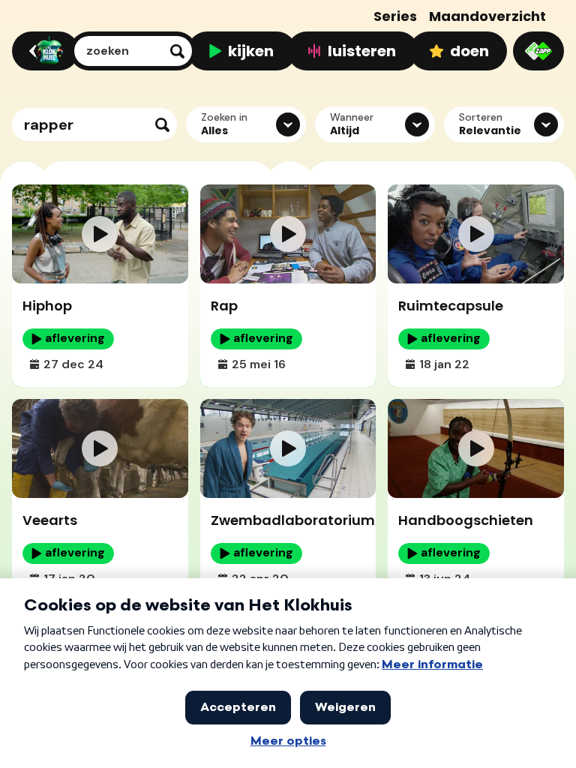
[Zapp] (538, 51)
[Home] (43, 51)
